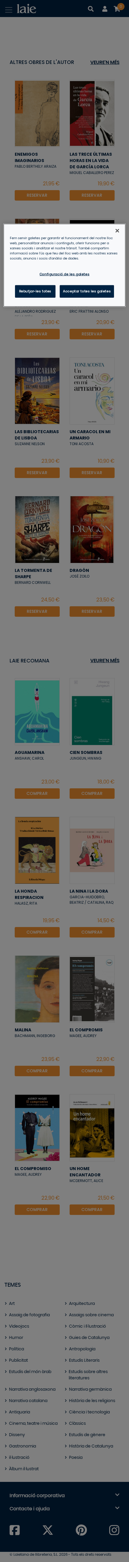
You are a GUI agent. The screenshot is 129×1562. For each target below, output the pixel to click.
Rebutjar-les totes (35, 291)
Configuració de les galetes (64, 274)
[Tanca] (117, 230)
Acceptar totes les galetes (87, 291)
